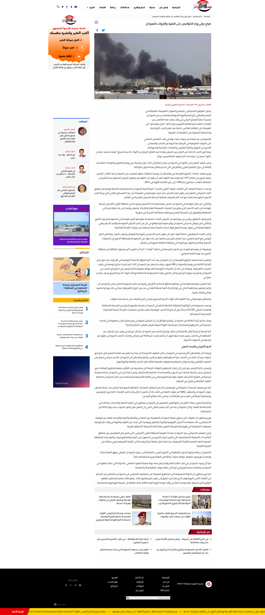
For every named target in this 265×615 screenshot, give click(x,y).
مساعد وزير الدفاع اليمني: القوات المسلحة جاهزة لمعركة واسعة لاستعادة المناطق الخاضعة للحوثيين (81, 611)
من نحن (166, 581)
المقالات (83, 121)
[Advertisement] (119, 128)
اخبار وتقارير (139, 7)
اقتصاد (102, 7)
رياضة (113, 7)
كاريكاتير (84, 252)
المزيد (92, 7)
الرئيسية (176, 7)
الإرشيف (140, 581)
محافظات (124, 7)
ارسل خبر (163, 7)
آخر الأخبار (139, 577)
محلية (152, 7)
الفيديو (115, 577)
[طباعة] (96, 22)
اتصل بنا (165, 586)
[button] (83, 208)
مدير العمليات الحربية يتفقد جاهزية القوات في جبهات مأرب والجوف (169, 611)
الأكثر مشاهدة (80, 300)
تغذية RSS (165, 590)
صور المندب (113, 581)
